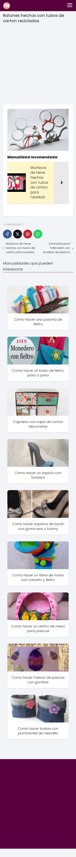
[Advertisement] (38, 62)
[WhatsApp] (37, 234)
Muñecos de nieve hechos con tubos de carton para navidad (20, 248)
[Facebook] (7, 234)
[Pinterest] (27, 234)
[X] (17, 234)
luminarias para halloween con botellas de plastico (56, 248)
